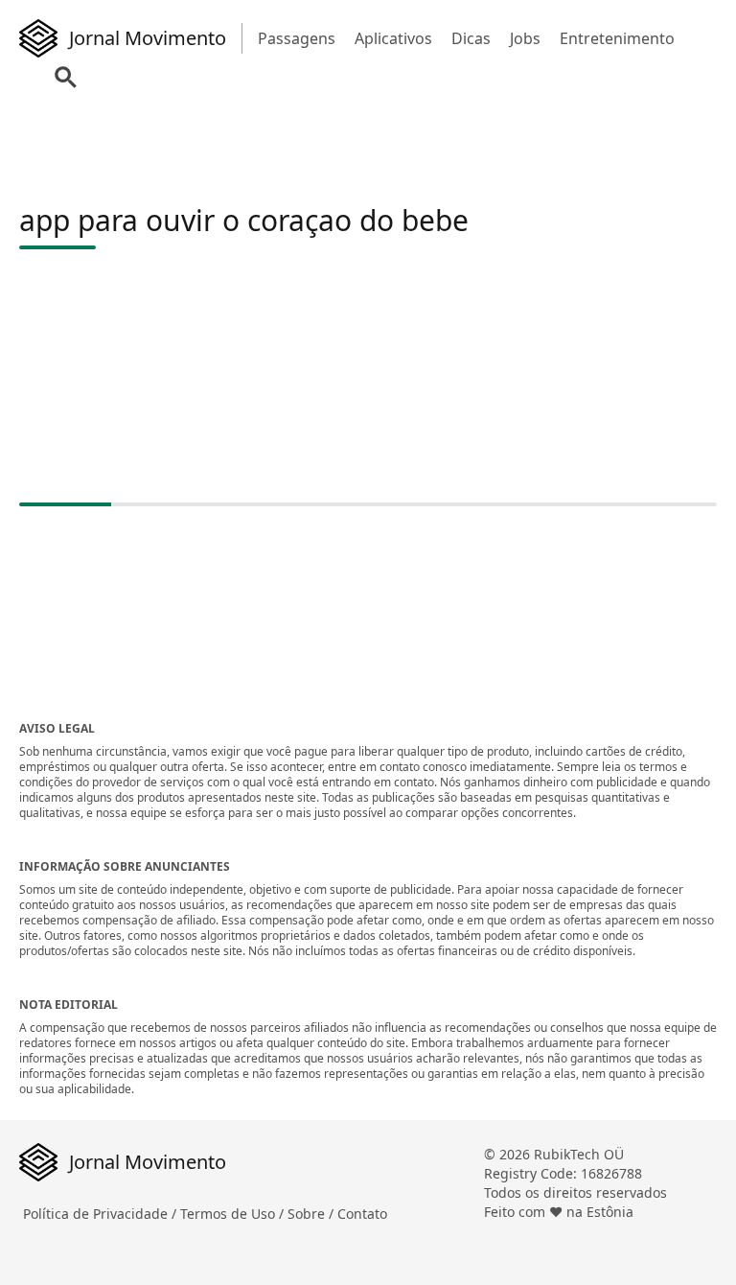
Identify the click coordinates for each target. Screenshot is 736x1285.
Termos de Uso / (234, 1213)
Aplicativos (393, 38)
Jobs (525, 38)
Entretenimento (617, 38)
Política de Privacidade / (101, 1213)
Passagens (296, 38)
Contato (362, 1213)
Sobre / (312, 1213)
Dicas (471, 38)
